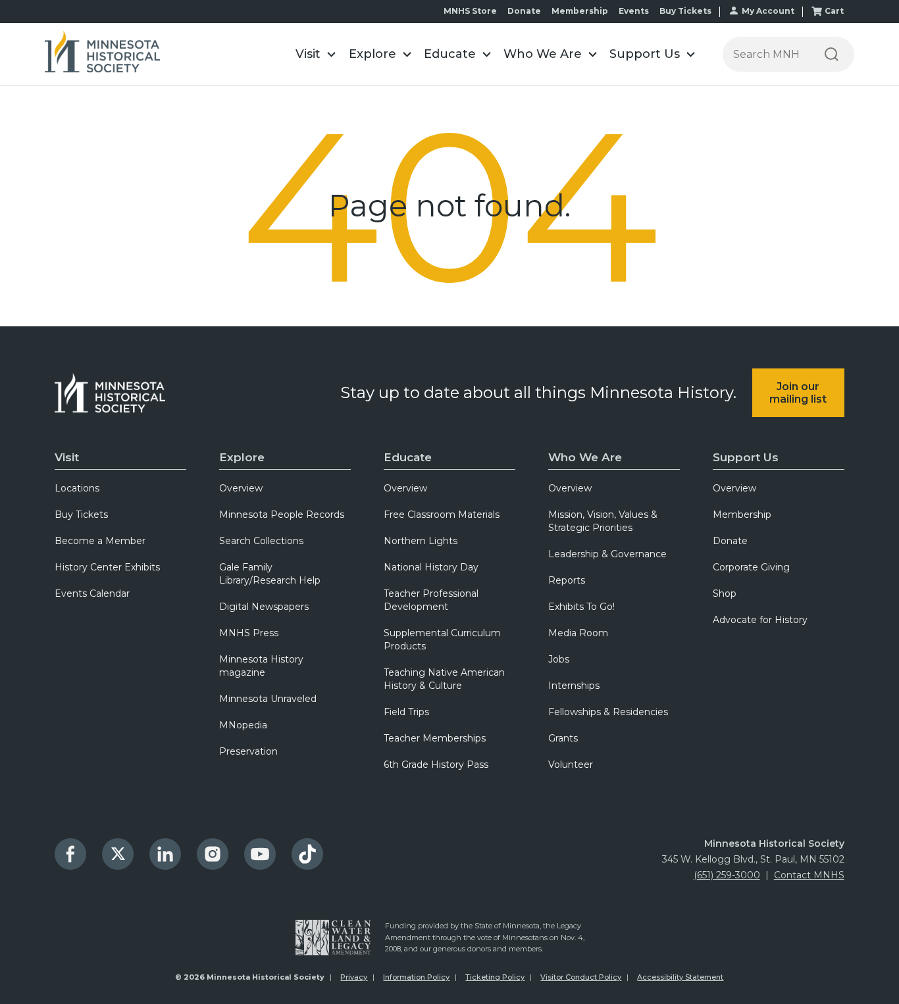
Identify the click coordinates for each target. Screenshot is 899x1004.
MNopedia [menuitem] (243, 725)
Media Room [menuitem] (578, 633)
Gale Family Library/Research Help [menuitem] (270, 573)
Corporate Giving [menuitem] (751, 567)
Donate (524, 11)
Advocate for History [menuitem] (760, 620)
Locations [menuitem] (77, 488)
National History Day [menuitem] (431, 567)
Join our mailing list (798, 392)
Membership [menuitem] (742, 514)
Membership (580, 11)
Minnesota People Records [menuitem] (281, 514)
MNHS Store (470, 11)
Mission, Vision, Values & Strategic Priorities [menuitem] (602, 521)
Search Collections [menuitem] (261, 541)
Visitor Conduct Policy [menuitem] (580, 977)
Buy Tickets (685, 11)
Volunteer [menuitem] (570, 764)
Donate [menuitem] (730, 541)
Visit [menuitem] (67, 457)
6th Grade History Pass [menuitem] (436, 764)
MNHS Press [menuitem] (248, 633)
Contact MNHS (809, 875)
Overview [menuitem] (241, 488)
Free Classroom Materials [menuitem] (442, 514)
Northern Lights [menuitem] (420, 541)
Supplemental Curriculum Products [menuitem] (442, 639)
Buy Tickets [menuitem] (81, 514)
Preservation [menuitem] (248, 751)
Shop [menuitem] (724, 593)
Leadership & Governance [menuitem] (607, 554)
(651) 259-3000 (727, 875)
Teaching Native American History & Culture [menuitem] (444, 678)
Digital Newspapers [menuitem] (264, 607)
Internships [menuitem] (574, 685)
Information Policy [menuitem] (416, 977)
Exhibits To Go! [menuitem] (581, 607)
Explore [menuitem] (242, 457)
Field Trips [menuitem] (406, 712)
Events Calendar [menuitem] (92, 593)
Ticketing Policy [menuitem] (495, 977)
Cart (834, 11)
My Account (768, 11)
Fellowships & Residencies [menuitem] (608, 712)
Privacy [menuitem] (353, 977)
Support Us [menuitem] (746, 457)
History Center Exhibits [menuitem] (107, 567)
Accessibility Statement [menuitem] (680, 977)
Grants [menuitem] (563, 738)
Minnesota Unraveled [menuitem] (268, 699)
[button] (316, 54)
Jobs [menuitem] (558, 659)
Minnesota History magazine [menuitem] (261, 665)
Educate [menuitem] (408, 457)
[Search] (831, 54)
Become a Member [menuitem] (100, 541)
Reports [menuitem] (566, 580)
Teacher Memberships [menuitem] (435, 738)
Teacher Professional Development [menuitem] (431, 600)
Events (634, 11)
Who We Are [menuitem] (585, 457)
